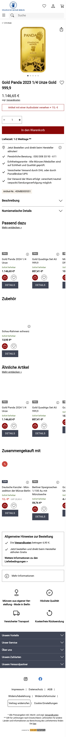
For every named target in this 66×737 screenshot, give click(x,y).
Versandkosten (13, 100)
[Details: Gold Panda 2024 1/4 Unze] (5, 253)
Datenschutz (36, 689)
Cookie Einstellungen (46, 703)
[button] (61, 29)
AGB (49, 689)
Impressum (18, 689)
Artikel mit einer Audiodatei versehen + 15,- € (33, 107)
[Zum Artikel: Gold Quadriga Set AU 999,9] (46, 244)
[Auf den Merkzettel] (61, 82)
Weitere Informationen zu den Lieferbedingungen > (21, 559)
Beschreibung (10, 200)
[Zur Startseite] (13, 6)
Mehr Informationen (23, 575)
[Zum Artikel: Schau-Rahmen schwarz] (17, 316)
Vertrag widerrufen (19, 703)
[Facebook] (40, 679)
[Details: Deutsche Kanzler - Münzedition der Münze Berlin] (5, 481)
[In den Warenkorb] (5, 277)
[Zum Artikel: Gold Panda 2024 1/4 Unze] (16, 244)
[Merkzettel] (44, 6)
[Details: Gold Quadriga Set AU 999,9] (35, 253)
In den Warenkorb (33, 130)
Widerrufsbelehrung (19, 696)
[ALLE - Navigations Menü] (4, 15)
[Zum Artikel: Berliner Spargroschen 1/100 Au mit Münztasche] (46, 472)
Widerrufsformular (45, 696)
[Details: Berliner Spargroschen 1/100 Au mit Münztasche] (35, 481)
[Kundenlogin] (53, 6)
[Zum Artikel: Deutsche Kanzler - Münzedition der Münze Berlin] (16, 472)
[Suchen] (13, 15)
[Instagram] (25, 679)
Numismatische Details (17, 210)
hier (34, 723)
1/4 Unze (8, 23)
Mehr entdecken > (12, 227)
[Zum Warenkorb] (62, 6)
